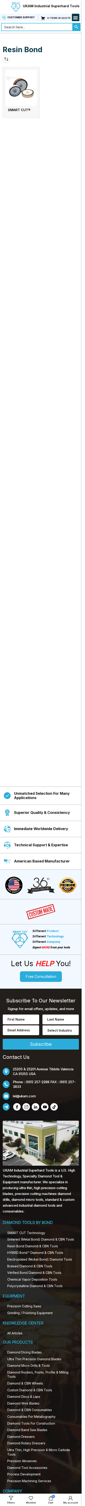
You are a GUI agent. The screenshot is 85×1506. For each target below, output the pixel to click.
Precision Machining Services (29, 1481)
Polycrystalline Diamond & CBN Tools (35, 1286)
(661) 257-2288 (37, 1082)
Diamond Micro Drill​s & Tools (28, 1365)
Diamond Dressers (21, 1437)
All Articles (14, 1333)
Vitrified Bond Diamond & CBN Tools (34, 1273)
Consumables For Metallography (31, 1416)
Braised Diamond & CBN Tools (29, 1266)
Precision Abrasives (22, 1461)
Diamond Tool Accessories (27, 1468)
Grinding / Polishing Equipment (30, 1313)
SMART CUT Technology (26, 1233)
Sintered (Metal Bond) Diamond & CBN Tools (40, 1239)
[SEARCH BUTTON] (76, 27)
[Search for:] (36, 27)
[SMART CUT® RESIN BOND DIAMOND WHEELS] (21, 88)
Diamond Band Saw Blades (27, 1430)
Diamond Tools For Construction (31, 1423)
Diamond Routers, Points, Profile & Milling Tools (37, 1374)
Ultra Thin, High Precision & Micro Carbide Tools (38, 1452)
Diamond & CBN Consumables (29, 1410)
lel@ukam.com (24, 1096)
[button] (75, 17)
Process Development (24, 1474)
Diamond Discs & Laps (23, 1396)
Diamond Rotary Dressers (26, 1443)
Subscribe (41, 1044)
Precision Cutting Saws (24, 1306)
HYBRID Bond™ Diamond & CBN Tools (35, 1253)
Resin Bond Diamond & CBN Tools (32, 1246)
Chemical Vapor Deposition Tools (32, 1279)
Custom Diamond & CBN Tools (29, 1390)
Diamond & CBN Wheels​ (25, 1383)
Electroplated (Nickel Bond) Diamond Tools (39, 1259)
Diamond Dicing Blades (24, 1352)
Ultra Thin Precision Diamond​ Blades (34, 1359)
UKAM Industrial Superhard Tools (51, 6)
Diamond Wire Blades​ (23, 1403)
